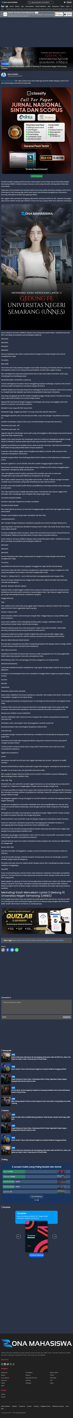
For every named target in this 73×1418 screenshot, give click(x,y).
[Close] (71, 695)
